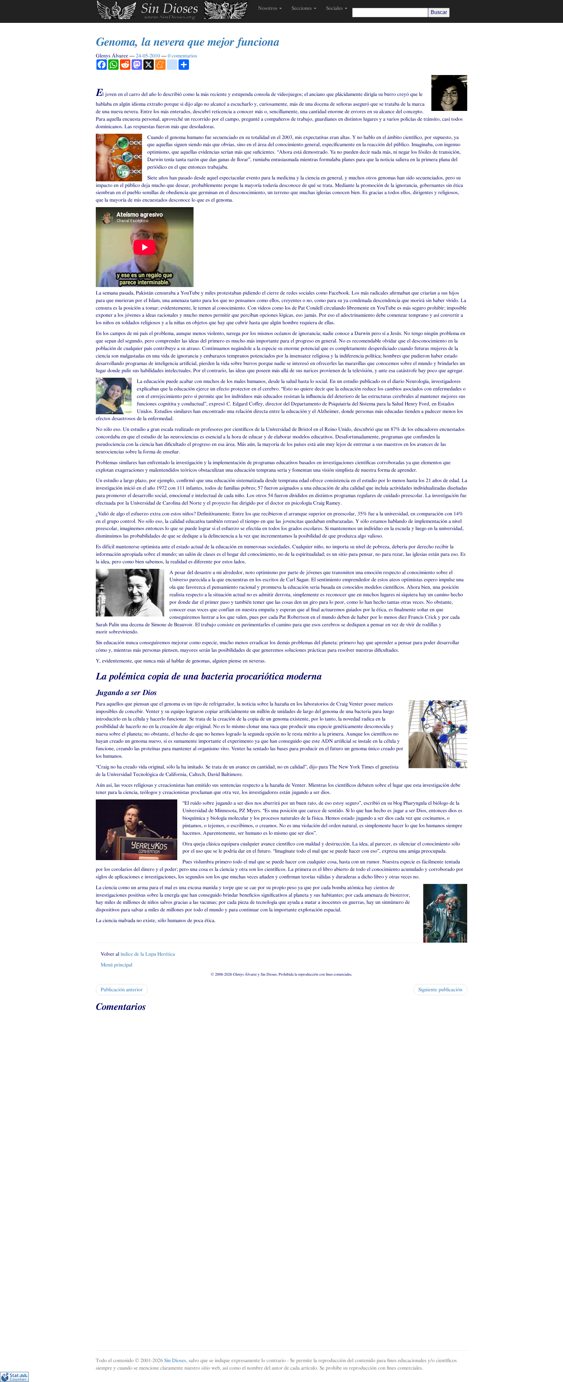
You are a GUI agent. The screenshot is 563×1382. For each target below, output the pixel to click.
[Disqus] (281, 1097)
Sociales (335, 8)
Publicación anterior (122, 989)
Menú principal (116, 964)
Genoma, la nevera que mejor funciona (187, 42)
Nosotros (268, 8)
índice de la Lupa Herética (148, 954)
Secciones (302, 8)
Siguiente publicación (440, 989)
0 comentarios (182, 55)
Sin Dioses (175, 1360)
